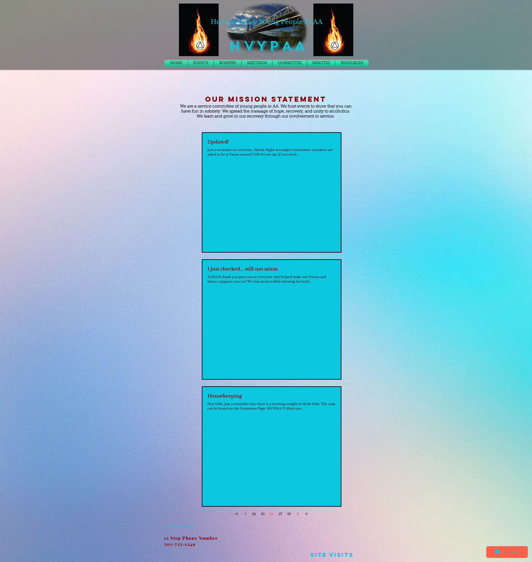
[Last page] (306, 514)
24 (254, 514)
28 (289, 514)
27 (280, 514)
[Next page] (298, 514)
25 (263, 514)
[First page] (236, 514)
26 (272, 514)
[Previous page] (245, 514)
